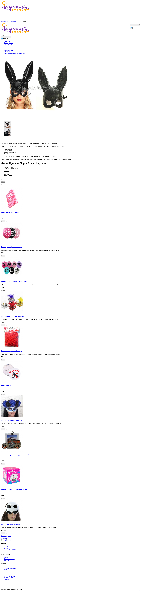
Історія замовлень (9, 577)
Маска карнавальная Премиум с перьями (13, 316)
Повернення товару (9, 559)
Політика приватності (10, 549)
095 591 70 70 (4, 22)
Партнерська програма (10, 568)
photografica (137, 590)
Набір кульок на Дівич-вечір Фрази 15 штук (14, 281)
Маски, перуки (8, 51)
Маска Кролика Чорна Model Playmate (14, 53)
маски (9, 536)
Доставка (6, 548)
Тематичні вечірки (9, 41)
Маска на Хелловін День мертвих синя (12, 420)
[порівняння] (6, 221)
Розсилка (6, 579)
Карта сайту (7, 560)
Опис (5, 138)
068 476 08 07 (12, 22)
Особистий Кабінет (9, 576)
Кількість (3, 180)
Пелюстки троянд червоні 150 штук (11, 351)
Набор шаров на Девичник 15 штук (11, 247)
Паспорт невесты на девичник (10, 212)
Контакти (6, 557)
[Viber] (3, 540)
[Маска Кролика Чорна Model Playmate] (36, 120)
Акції (5, 569)
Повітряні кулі (8, 44)
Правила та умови (9, 551)
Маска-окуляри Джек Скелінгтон (10, 524)
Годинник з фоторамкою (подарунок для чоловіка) (15, 455)
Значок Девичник (6, 385)
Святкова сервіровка (9, 46)
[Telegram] (4, 538)
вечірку (31, 140)
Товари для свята (8, 43)
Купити (3, 181)
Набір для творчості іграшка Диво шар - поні (14, 489)
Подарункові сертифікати (11, 566)
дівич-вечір (4, 536)
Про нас (6, 546)
